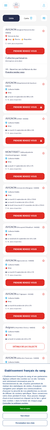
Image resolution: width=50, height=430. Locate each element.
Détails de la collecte (25, 346)
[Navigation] (6, 5)
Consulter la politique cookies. (15, 403)
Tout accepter (25, 409)
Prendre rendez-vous (25, 51)
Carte (26, 18)
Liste (11, 18)
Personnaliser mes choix (25, 423)
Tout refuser (25, 416)
